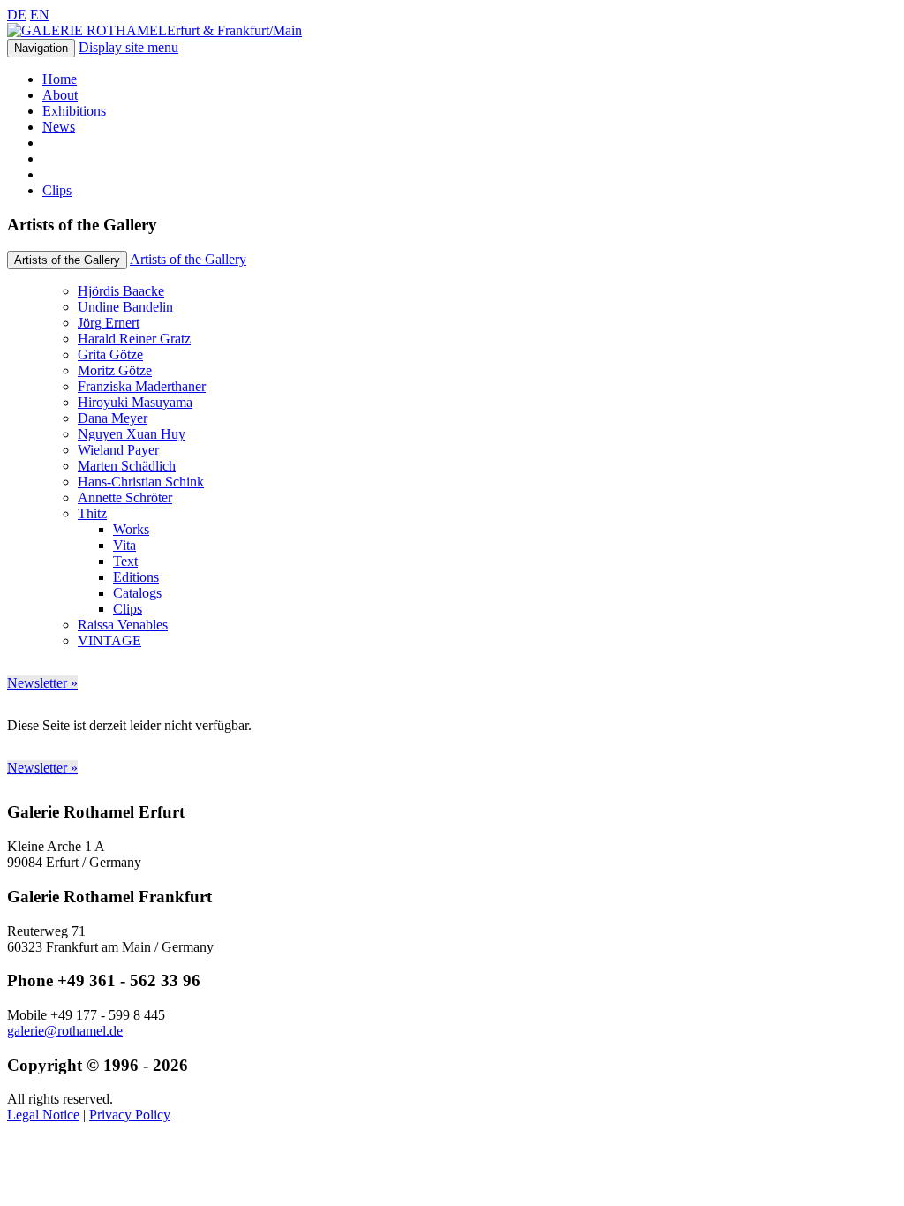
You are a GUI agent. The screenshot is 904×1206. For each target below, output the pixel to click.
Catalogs (137, 592)
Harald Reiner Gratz (134, 338)
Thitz (92, 513)
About (60, 94)
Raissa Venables (123, 624)
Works (131, 529)
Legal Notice (43, 1114)
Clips (57, 190)
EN (39, 14)
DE (16, 14)
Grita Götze (110, 354)
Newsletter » (42, 682)
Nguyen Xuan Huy (131, 433)
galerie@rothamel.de (65, 1030)
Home (59, 79)
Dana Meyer (112, 418)
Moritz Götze (115, 370)
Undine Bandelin (125, 306)
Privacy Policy (129, 1114)
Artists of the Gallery (188, 259)
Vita (124, 545)
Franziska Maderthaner (142, 386)
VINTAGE (109, 640)
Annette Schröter (125, 497)
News (58, 126)
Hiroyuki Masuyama (135, 402)
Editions (136, 576)
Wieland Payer (118, 449)
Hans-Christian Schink (141, 481)
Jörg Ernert (108, 322)
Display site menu (128, 47)
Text (125, 561)
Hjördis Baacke (121, 290)
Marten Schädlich (127, 465)
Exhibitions (74, 110)
